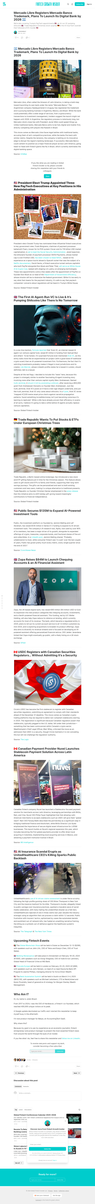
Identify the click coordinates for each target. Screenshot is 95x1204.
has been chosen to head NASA (48, 258)
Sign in (89, 4)
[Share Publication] (72, 4)
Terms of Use (56, 1153)
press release (72, 491)
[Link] (11, 51)
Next (75, 1111)
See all (17, 1201)
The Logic (25, 778)
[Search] (68, 4)
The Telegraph (26, 969)
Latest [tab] (21, 1148)
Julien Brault (22, 31)
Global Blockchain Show (30, 984)
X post (65, 391)
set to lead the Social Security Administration (46, 252)
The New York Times (43, 969)
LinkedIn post (37, 575)
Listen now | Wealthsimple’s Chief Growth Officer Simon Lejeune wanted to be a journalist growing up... (39, 1190)
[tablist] (22, 1124)
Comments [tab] (18, 1124)
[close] (65, 1120)
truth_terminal (19, 383)
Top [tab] (16, 1148)
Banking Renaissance (25, 994)
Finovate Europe (23, 1004)
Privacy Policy (61, 1155)
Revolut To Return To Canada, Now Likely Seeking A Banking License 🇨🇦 (35, 1168)
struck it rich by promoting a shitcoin (43, 383)
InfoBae (24, 154)
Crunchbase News (28, 588)
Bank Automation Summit (30, 1015)
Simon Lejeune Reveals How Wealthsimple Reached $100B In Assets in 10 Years (38, 1185)
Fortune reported (39, 350)
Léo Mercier (25, 367)
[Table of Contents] (2, 602)
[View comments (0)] (22, 37)
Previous (21, 1111)
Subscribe (79, 4)
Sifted (23, 681)
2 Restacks (35, 1098)
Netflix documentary (22, 263)
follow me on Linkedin (71, 1076)
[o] (74, 1188)
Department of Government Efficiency (60, 275)
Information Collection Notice (47, 1155)
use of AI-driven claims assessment (45, 937)
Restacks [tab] (26, 1124)
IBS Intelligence (27, 880)
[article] (47, 1173)
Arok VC (71, 356)
